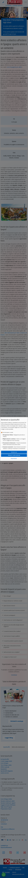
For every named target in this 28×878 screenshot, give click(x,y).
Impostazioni (14, 458)
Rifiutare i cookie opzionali (14, 455)
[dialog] (14, 439)
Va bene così (14, 452)
